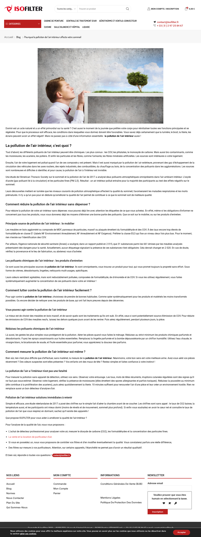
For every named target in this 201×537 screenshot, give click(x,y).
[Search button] (127, 8)
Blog (18, 37)
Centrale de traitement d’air (81, 20)
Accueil (8, 37)
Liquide (86, 26)
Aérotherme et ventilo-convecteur (118, 20)
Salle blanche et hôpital (67, 26)
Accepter (181, 532)
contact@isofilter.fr (61, 455)
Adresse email (155, 483)
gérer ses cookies (28, 533)
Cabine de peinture (54, 20)
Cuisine (47, 26)
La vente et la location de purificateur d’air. (30, 437)
